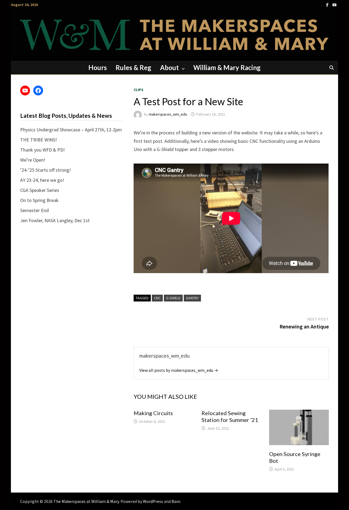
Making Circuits (153, 413)
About (169, 67)
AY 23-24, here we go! (42, 180)
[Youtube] (334, 4)
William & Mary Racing (227, 67)
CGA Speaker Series (39, 190)
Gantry (192, 297)
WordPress (153, 501)
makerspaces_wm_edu (168, 114)
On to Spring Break (39, 200)
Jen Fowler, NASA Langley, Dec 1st (55, 220)
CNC (157, 297)
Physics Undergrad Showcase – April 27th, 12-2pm (71, 129)
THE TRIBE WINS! (38, 140)
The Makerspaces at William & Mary (86, 501)
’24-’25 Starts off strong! (45, 170)
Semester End (34, 210)
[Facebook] (328, 4)
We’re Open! (32, 160)
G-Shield (173, 297)
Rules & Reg (133, 67)
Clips (138, 89)
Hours (97, 67)
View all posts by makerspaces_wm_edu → (178, 370)
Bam (176, 501)
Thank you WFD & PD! (42, 150)
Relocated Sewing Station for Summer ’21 (229, 416)
